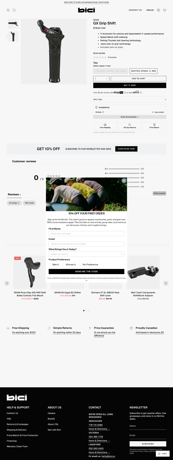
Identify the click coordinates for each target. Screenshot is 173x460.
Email (52, 239)
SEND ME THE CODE (86, 271)
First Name (55, 229)
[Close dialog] (124, 181)
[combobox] (85, 254)
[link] (86, 194)
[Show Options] (121, 254)
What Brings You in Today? (63, 249)
